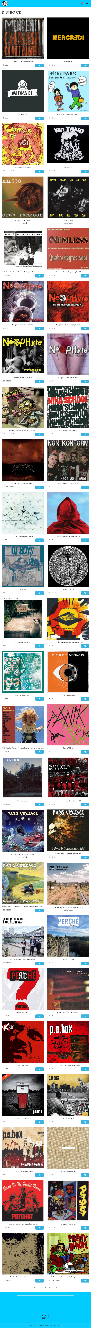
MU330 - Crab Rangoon (23, 220)
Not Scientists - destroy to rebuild (22, 536)
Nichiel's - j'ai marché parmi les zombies (22, 430)
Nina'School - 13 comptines (68, 430)
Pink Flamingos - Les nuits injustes (68, 1012)
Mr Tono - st (68, 167)
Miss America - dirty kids (23, 167)
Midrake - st (23, 115)
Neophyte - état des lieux (23, 378)
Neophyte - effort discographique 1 (68, 325)
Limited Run (56, 1325)
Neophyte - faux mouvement (68, 378)
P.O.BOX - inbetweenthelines (23, 1171)
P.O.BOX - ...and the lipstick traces (68, 1065)
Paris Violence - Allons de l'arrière (22, 854)
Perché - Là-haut (68, 959)
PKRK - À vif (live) (22, 1065)
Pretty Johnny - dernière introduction (22, 1277)
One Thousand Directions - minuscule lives (68, 642)
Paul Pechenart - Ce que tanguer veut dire (68, 907)
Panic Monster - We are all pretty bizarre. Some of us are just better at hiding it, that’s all (31, 748)
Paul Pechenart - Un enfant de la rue (22, 959)
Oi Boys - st (22, 589)
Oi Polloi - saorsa (68, 589)
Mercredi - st (68, 62)
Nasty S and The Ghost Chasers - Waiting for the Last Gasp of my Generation (27, 272)
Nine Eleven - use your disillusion (23, 483)
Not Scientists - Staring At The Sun (68, 536)
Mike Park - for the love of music (68, 115)
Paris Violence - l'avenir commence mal (68, 854)
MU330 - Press (68, 220)
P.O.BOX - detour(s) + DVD (23, 1118)
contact (45, 1318)
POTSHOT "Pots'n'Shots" (68, 1224)
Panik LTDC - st (68, 748)
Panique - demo (22, 801)
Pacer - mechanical (68, 695)
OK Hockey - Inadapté (22, 642)
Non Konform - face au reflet (68, 483)
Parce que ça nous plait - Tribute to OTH (68, 801)
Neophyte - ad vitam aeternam (22, 325)
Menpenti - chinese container (23, 62)
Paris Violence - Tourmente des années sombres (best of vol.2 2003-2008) (27, 907)
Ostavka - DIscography (22, 695)
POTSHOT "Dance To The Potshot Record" (22, 1224)
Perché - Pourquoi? (22, 1012)
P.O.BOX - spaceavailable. (68, 1171)
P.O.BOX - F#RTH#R (68, 1118)
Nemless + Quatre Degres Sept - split (68, 272)
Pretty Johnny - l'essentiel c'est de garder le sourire (68, 1277)
